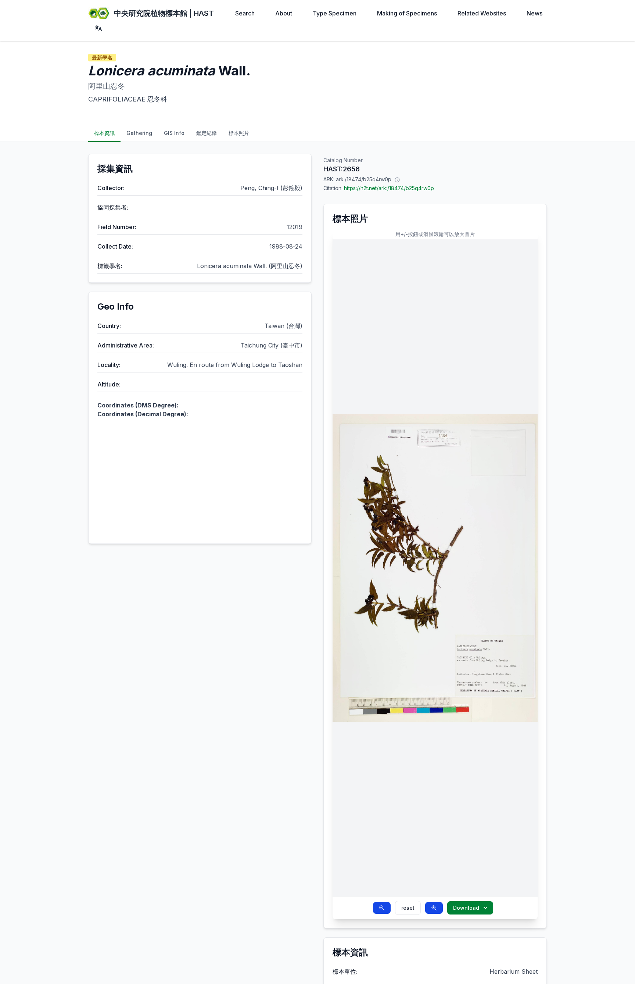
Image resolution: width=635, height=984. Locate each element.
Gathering (139, 133)
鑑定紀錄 (206, 133)
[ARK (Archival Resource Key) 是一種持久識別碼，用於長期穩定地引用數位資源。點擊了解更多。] (397, 179)
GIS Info (174, 133)
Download (466, 908)
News (534, 13)
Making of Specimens (407, 13)
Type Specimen (334, 13)
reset (408, 908)
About (283, 13)
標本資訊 (104, 133)
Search (245, 13)
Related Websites (482, 13)
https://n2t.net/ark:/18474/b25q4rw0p (389, 188)
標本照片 (239, 133)
